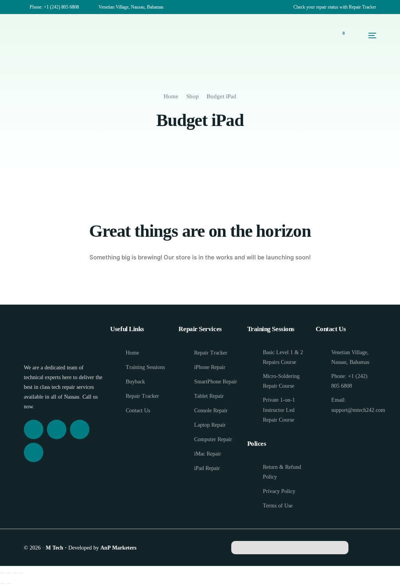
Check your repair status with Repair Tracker (334, 7)
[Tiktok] (33, 452)
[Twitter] (79, 429)
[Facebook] (33, 429)
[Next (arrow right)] (8, 583)
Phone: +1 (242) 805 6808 (54, 7)
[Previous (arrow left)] (2, 583)
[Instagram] (56, 429)
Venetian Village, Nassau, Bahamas (131, 7)
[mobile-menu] (364, 35)
